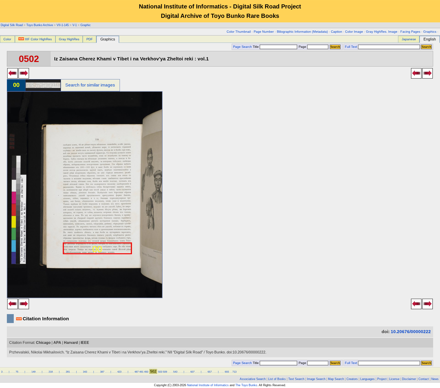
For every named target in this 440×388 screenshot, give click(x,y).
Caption (336, 31)
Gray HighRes (69, 39)
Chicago (43, 343)
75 (17, 371)
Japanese (409, 39)
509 (165, 371)
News (435, 379)
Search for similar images (90, 85)
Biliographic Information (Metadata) (302, 31)
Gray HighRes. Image (381, 31)
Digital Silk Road (12, 25)
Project (382, 379)
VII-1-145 (63, 25)
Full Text (351, 46)
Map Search (336, 379)
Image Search (316, 379)
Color (7, 39)
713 (234, 371)
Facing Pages (410, 31)
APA (57, 343)
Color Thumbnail (239, 31)
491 (141, 371)
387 (102, 371)
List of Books (277, 379)
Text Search (296, 379)
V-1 (74, 25)
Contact (423, 379)
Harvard (71, 343)
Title (256, 46)
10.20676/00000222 (411, 331)
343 (85, 371)
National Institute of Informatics (208, 385)
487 (137, 371)
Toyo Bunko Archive (39, 25)
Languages (367, 379)
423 (119, 371)
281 (68, 371)
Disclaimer (409, 379)
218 (51, 371)
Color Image (354, 31)
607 (192, 371)
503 (160, 371)
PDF (89, 39)
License (394, 379)
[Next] (23, 77)
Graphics (429, 31)
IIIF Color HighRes (38, 39)
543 (175, 371)
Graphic (85, 25)
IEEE (85, 343)
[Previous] (12, 77)
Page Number (264, 31)
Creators (352, 379)
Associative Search (253, 379)
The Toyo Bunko (246, 385)
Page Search (242, 46)
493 (146, 371)
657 (210, 371)
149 (33, 371)
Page (302, 46)
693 (227, 371)
